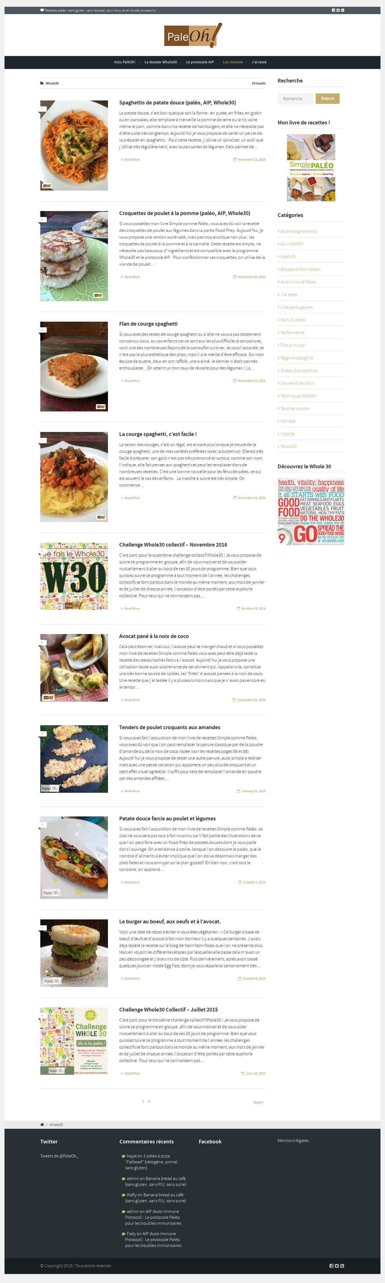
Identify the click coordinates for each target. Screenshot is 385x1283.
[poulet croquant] (74, 759)
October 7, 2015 (254, 882)
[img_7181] (74, 367)
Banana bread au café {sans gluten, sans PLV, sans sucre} (155, 1181)
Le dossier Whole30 (161, 62)
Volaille (288, 434)
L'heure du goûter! (297, 307)
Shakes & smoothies (299, 370)
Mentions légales (293, 1140)
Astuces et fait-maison (301, 269)
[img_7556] (74, 256)
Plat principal (293, 345)
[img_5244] (74, 668)
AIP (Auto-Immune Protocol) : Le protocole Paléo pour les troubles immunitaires (153, 1217)
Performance (293, 332)
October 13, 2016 (253, 608)
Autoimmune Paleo (298, 282)
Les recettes (233, 62)
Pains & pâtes (293, 320)
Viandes (288, 421)
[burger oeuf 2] (74, 953)
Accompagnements (299, 231)
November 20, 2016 (251, 277)
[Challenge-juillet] (74, 1041)
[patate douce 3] (74, 857)
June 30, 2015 (255, 1073)
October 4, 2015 (254, 978)
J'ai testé (289, 294)
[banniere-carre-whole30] (74, 578)
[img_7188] (74, 477)
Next (258, 1102)
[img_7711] (74, 145)
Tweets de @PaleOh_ (59, 1156)
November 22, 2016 (251, 159)
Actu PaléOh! (125, 62)
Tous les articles (295, 408)
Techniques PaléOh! (299, 396)
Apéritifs (288, 256)
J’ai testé (259, 62)
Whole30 (289, 446)
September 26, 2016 (251, 700)
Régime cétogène (297, 358)
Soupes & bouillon (297, 383)
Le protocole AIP (200, 62)
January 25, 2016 (253, 791)
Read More (132, 159)
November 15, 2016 (251, 381)
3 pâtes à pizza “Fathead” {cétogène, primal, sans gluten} (151, 1162)
